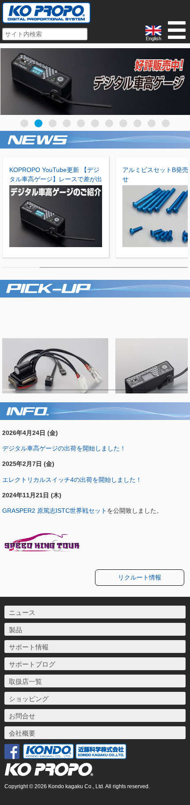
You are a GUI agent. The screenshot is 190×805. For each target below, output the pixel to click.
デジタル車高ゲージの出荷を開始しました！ (64, 448)
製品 (15, 629)
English (153, 38)
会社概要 (22, 733)
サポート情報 (29, 647)
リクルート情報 (139, 577)
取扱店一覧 (25, 681)
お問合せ (22, 716)
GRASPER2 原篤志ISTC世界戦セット (54, 510)
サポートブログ (32, 664)
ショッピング (29, 698)
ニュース (22, 612)
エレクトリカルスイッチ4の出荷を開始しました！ (72, 479)
